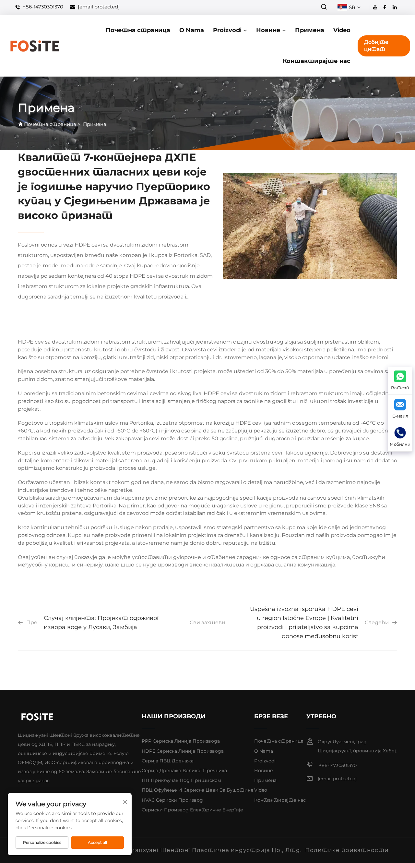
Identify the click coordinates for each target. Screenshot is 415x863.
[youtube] (375, 7)
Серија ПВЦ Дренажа (168, 761)
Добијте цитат (376, 45)
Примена (309, 30)
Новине (268, 30)
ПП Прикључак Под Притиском (181, 780)
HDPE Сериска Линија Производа (183, 751)
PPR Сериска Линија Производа (181, 741)
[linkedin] (394, 7)
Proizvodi (227, 30)
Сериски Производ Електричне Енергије (192, 810)
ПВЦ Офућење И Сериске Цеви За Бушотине (198, 790)
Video (341, 30)
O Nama (191, 30)
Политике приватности (347, 850)
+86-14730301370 (42, 7)
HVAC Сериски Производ (172, 800)
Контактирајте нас (316, 61)
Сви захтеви (207, 622)
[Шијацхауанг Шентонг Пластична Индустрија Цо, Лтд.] (34, 45)
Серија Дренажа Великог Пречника (184, 770)
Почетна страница (138, 30)
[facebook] (384, 7)
